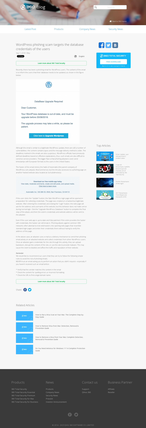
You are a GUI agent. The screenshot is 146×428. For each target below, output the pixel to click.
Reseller (111, 392)
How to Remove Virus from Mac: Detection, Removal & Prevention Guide (57, 327)
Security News (116, 29)
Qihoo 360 (86, 392)
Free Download (113, 62)
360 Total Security (19, 389)
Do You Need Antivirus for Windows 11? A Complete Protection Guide (60, 349)
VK (115, 45)
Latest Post (30, 29)
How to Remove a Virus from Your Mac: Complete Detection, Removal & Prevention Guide (59, 338)
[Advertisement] (113, 107)
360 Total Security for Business (24, 402)
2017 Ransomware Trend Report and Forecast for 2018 (121, 195)
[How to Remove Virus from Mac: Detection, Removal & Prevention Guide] (24, 327)
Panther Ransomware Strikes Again (122, 182)
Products (58, 29)
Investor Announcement (56, 402)
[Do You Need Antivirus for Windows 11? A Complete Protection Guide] (24, 349)
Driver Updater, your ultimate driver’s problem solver (122, 156)
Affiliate (111, 389)
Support (85, 389)
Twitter (108, 45)
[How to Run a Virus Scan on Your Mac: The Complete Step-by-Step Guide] (24, 316)
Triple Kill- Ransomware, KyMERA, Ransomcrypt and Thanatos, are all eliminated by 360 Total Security (123, 170)
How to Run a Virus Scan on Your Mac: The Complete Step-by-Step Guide (59, 316)
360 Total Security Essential (23, 392)
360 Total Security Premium (23, 395)
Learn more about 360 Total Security (51, 63)
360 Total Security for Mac (22, 398)
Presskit (49, 398)
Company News (87, 29)
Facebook (101, 45)
